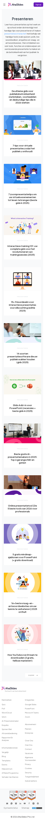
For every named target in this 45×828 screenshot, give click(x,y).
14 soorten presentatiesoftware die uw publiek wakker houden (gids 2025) (22, 358)
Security (28, 772)
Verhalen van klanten (10, 777)
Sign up (38, 4)
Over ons (29, 745)
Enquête (5, 725)
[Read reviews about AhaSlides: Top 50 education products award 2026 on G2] (22, 795)
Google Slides (30, 704)
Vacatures (29, 753)
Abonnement (30, 724)
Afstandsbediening (9, 733)
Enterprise (29, 733)
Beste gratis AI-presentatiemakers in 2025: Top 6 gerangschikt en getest (22, 458)
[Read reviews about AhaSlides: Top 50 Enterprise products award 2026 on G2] (31, 795)
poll (3, 708)
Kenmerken (7, 700)
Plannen (28, 729)
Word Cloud (7, 713)
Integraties (29, 700)
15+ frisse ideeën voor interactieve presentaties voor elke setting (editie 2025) (22, 306)
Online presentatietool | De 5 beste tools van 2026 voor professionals (22, 508)
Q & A (4, 717)
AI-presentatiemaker (10, 721)
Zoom (27, 717)
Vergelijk (5, 752)
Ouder (31, 675)
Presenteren (22, 85)
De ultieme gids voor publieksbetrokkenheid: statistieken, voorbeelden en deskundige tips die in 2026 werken (22, 97)
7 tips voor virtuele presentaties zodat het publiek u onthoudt (22, 148)
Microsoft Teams (32, 713)
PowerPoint (30, 708)
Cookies (28, 768)
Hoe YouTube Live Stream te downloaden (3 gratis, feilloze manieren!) (22, 657)
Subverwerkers (31, 781)
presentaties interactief (15, 33)
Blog (4, 756)
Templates (6, 760)
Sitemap (25, 808)
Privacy (28, 764)
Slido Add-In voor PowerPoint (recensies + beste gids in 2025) (22, 408)
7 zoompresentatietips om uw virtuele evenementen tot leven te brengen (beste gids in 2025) (22, 198)
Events (4, 765)
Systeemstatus (11, 808)
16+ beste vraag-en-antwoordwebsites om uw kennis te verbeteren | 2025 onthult (22, 607)
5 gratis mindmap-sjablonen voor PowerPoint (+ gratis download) (22, 557)
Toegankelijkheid (32, 777)
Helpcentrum (7, 769)
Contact (28, 749)
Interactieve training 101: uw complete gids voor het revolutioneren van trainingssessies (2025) (22, 250)
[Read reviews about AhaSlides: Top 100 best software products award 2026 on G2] (14, 795)
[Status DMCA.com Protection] (37, 807)
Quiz (4, 704)
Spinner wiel (7, 729)
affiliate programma (10, 773)
